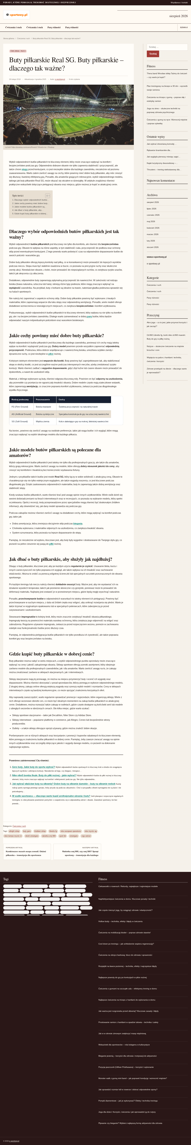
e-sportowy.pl (60, 79)
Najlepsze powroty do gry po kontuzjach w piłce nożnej (122, 977)
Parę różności (54, 27)
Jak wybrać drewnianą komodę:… (162, 144)
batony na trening (11, 890)
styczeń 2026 (153, 247)
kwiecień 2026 (153, 228)
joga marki (87, 895)
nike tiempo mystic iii (13, 836)
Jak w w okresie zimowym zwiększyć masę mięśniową (122, 1033)
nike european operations (71, 831)
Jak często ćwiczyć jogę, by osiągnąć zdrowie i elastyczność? (125, 910)
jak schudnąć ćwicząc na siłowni (16, 895)
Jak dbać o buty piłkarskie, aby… (28, 210)
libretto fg (53, 831)
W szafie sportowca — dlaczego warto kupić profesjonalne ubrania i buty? (51, 796)
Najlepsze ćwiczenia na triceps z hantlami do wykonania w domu (126, 1000)
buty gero (27, 831)
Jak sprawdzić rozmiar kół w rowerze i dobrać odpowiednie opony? (127, 1089)
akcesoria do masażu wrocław (35, 886)
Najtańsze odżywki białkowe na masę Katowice (71, 903)
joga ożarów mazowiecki (13, 899)
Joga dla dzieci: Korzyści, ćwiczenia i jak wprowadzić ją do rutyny (127, 1112)
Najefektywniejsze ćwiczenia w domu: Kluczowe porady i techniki (126, 899)
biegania (77, 523)
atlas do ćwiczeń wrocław (75, 886)
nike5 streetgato (31, 836)
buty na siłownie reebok (54, 890)
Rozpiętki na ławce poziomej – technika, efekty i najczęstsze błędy (127, 966)
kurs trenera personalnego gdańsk (75, 899)
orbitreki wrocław (51, 908)
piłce (50, 354)
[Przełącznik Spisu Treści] (46, 195)
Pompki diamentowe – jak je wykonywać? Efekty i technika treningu (128, 1101)
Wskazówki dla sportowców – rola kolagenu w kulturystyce (124, 1045)
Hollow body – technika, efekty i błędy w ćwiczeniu (120, 921)
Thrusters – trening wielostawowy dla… (164, 169)
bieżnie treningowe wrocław (31, 890)
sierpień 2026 (153, 202)
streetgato (74, 836)
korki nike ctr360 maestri (49, 899)
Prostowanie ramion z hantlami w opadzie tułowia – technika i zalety (128, 1022)
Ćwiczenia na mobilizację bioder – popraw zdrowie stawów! (124, 932)
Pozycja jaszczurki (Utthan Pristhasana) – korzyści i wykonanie (126, 1067)
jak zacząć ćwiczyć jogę (41, 895)
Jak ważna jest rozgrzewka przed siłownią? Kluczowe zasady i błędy (128, 1011)
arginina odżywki (56, 886)
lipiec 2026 (151, 209)
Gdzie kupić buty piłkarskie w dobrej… (31, 213)
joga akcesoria (58, 895)
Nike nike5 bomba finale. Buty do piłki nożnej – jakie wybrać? (44, 775)
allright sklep (14, 831)
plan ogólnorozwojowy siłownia (16, 912)
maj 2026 (151, 221)
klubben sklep (40, 831)
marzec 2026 (152, 234)
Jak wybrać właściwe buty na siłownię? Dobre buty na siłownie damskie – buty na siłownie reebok (63, 784)
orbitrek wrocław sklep (69, 908)
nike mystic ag (91, 831)
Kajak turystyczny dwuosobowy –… (162, 163)
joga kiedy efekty (73, 895)
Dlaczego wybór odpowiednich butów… (31, 200)
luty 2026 (151, 241)
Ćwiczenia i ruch (13, 27)
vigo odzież (86, 836)
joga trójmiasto (31, 899)
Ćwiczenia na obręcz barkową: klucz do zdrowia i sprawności (125, 955)
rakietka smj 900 (49, 836)
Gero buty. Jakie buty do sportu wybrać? (33, 767)
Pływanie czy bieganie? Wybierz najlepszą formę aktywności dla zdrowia (130, 1123)
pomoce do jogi (37, 912)
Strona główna (8, 39)
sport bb (62, 836)
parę (89, 316)
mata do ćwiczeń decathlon (14, 903)
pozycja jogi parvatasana (70, 912)
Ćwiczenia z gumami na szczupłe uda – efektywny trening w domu (127, 988)
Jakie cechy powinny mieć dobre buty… (31, 203)
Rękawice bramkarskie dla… (159, 150)
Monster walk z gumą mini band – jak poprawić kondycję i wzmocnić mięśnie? (132, 1078)
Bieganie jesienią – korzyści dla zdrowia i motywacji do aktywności (127, 1056)
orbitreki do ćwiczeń (34, 908)
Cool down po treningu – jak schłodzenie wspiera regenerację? (126, 944)
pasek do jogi (86, 908)
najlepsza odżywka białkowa (39, 903)
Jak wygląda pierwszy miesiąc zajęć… (163, 157)
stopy (25, 169)
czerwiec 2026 (153, 215)
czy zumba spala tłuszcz (75, 890)
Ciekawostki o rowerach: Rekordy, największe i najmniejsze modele (128, 886)
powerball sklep (52, 912)
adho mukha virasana (12, 886)
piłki (51, 544)
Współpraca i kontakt (179, 3)
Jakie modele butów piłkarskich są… (30, 207)
